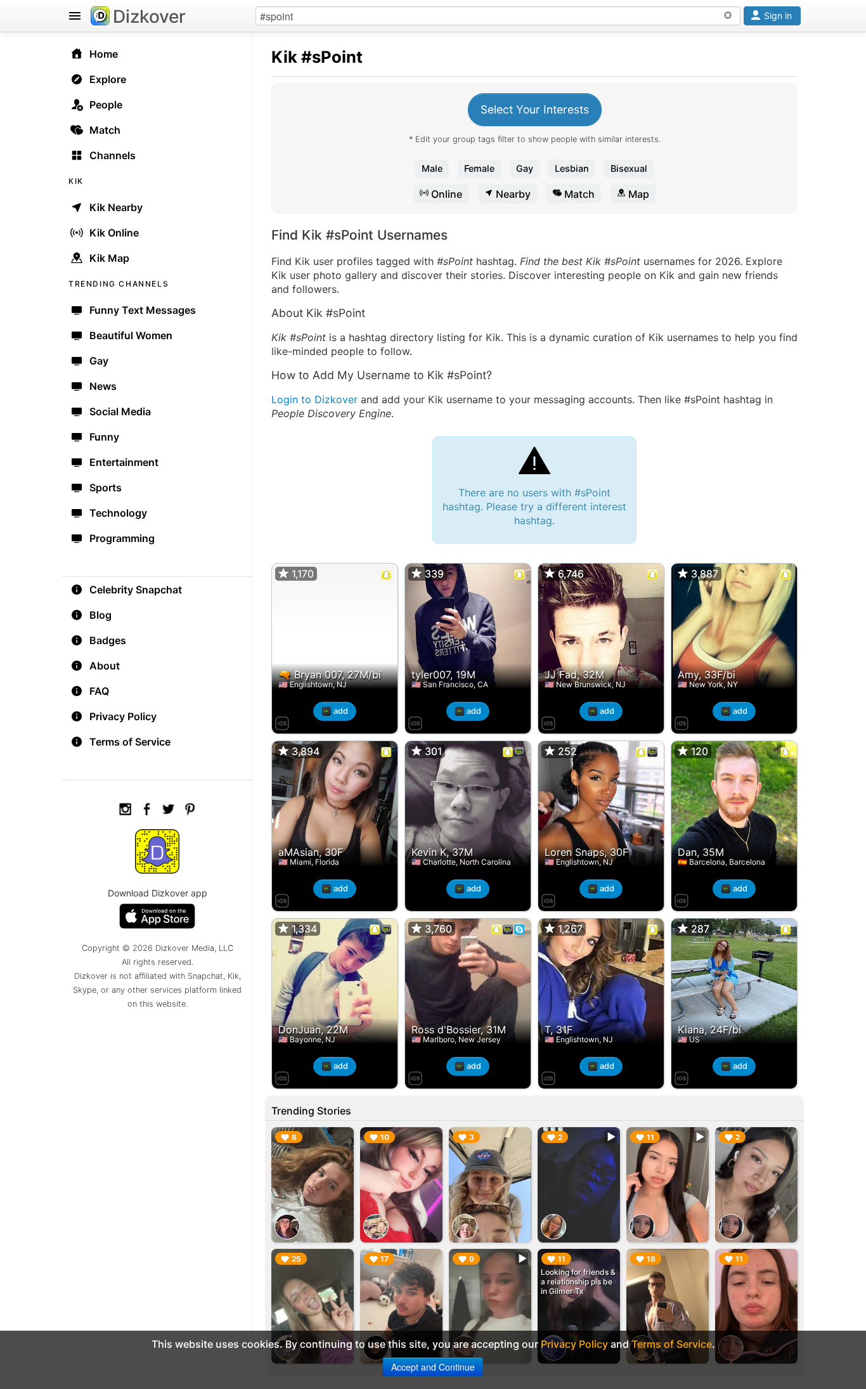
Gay (524, 168)
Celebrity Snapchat (135, 589)
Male (432, 168)
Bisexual (629, 168)
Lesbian (572, 168)
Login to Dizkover (314, 399)
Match (578, 194)
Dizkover (149, 16)
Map (637, 194)
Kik (284, 57)
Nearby (512, 194)
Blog (100, 615)
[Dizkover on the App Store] (282, 721)
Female (479, 168)
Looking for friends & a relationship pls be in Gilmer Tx (578, 1281)
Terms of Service (130, 741)
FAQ (99, 691)
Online (445, 194)
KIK (76, 181)
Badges (107, 640)
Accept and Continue (433, 1366)
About (104, 665)
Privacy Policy (123, 716)
